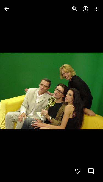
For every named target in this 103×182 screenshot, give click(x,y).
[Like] (77, 171)
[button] (15, 91)
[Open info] (85, 8)
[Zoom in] (74, 8)
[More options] (96, 8)
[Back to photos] (6, 8)
